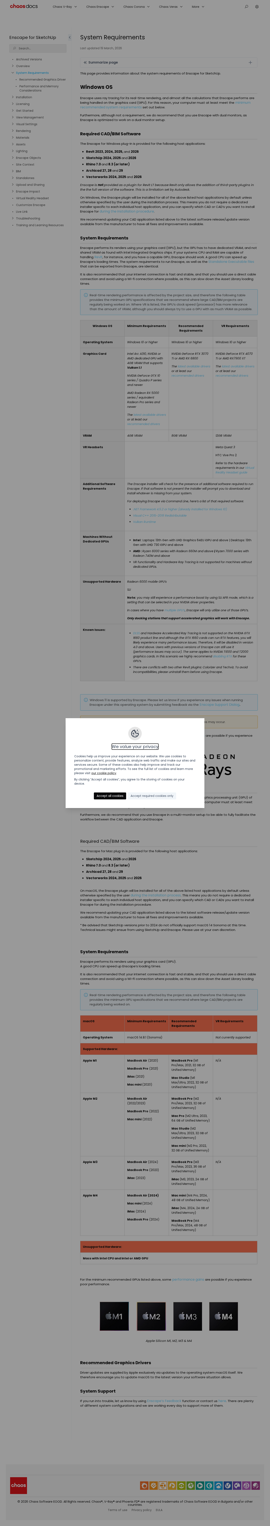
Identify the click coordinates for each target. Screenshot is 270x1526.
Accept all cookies (110, 796)
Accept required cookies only (152, 796)
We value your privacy (135, 747)
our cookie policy (103, 773)
